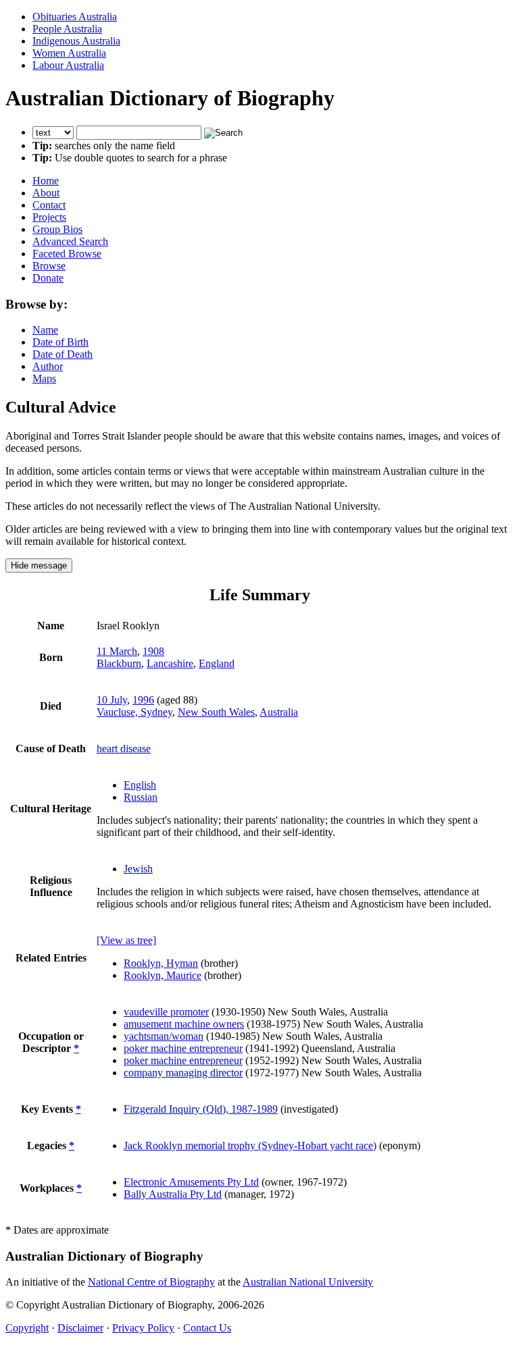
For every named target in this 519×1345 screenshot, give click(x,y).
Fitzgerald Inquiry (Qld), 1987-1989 (201, 1109)
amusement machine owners (184, 1024)
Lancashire (170, 663)
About (45, 193)
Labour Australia (68, 65)
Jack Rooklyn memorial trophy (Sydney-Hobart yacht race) (250, 1145)
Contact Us (207, 1328)
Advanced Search (70, 241)
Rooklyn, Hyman (161, 963)
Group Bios (57, 229)
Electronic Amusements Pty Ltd (191, 1182)
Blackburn (119, 663)
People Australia (67, 28)
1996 (143, 700)
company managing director (183, 1072)
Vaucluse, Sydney (134, 712)
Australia (279, 712)
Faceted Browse (66, 253)
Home (45, 180)
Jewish (138, 868)
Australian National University (308, 1282)
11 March (117, 651)
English (140, 785)
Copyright (27, 1328)
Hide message (39, 565)
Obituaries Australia (74, 16)
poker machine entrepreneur (183, 1048)
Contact (49, 205)
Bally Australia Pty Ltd (173, 1194)
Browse (49, 265)
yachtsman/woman (163, 1036)
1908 (153, 651)
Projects (49, 217)
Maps (44, 378)
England (216, 663)
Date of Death (62, 354)
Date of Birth (60, 342)
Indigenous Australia (76, 41)
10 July (112, 700)
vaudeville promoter (166, 1012)
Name (45, 330)
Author (47, 366)
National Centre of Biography (151, 1282)
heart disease (124, 748)
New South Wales (216, 712)
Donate (48, 278)
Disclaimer (80, 1328)
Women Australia (69, 53)
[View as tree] (126, 940)
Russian (140, 797)
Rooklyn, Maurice (162, 975)
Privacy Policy (143, 1328)
